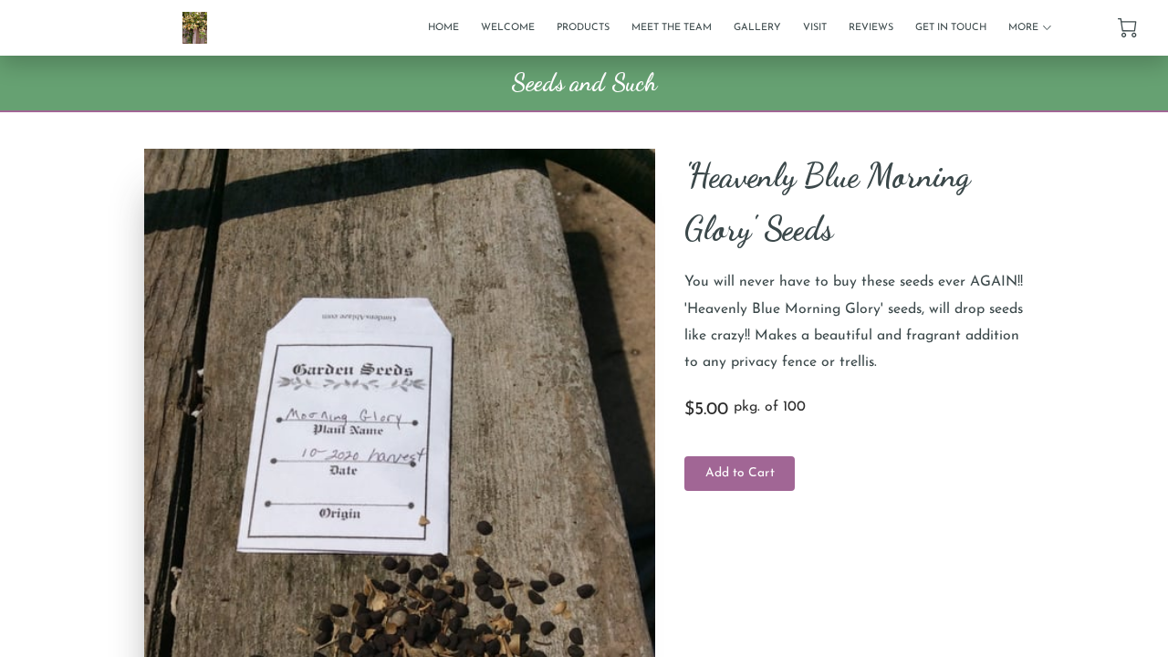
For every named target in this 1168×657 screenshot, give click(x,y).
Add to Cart (740, 473)
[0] (1127, 27)
